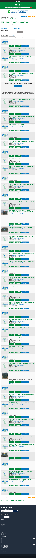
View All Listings (12, 35)
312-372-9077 (4, 551)
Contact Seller (17, 45)
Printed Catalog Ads (3, 533)
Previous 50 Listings (4, 500)
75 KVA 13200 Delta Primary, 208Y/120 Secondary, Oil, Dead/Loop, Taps (21, 261)
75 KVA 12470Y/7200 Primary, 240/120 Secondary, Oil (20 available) (20, 227)
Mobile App (2, 526)
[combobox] (6, 28)
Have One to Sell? (31, 16)
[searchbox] (8, 28)
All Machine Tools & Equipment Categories (6, 537)
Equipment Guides (3, 525)
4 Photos (11, 225)
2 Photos (11, 383)
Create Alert (25, 16)
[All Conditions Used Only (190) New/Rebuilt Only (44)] (5, 37)
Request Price (25, 45)
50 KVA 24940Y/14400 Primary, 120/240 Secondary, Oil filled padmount (21, 108)
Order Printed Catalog (3, 523)
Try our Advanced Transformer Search (7, 33)
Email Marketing (3, 534)
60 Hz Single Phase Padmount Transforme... (18, 50)
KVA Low (2, 24)
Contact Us (2, 550)
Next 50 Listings (21, 500)
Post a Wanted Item (5, 547)
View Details (12, 45)
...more (32, 221)
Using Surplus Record (3, 524)
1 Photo (11, 234)
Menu (18, 1)
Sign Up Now (15, 511)
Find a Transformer (5, 545)
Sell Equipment (3, 532)
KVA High (11, 24)
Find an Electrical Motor (6, 546)
